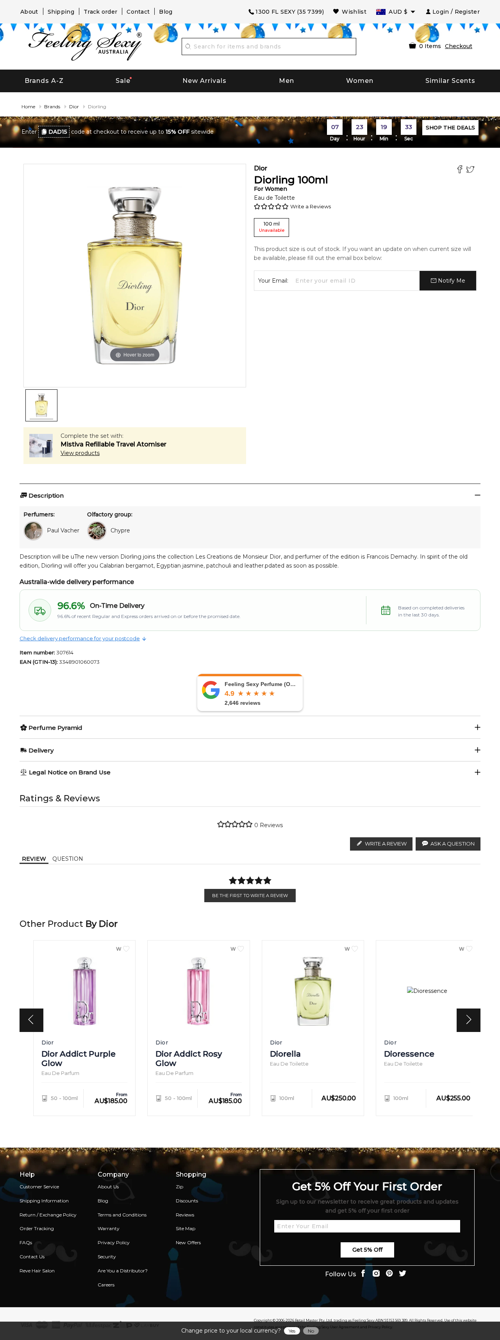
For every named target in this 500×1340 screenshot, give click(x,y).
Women (359, 80)
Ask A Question (452, 843)
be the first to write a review (250, 895)
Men (286, 80)
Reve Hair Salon (37, 1271)
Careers (106, 1285)
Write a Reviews (310, 206)
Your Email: (273, 280)
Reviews (185, 1215)
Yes (292, 1331)
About (29, 11)
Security (107, 1256)
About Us (108, 1187)
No (311, 1331)
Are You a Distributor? (123, 1271)
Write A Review (386, 843)
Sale (123, 80)
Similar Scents (450, 80)
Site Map (185, 1228)
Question (67, 858)
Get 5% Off (367, 1249)
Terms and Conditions (122, 1215)
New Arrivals (204, 80)
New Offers (188, 1242)
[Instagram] (376, 1274)
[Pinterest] (389, 1274)
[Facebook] (460, 170)
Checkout (458, 46)
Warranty (109, 1228)
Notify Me (450, 280)
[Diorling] (41, 405)
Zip (179, 1187)
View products (80, 453)
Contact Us (32, 1256)
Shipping (61, 11)
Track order (100, 11)
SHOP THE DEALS (450, 127)
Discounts (187, 1201)
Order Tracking (37, 1228)
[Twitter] (471, 170)
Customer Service (39, 1187)
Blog (165, 11)
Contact (138, 11)
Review (34, 858)
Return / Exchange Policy (48, 1215)
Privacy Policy (114, 1242)
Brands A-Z (44, 80)
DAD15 (57, 131)
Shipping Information (44, 1201)
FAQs (26, 1242)
